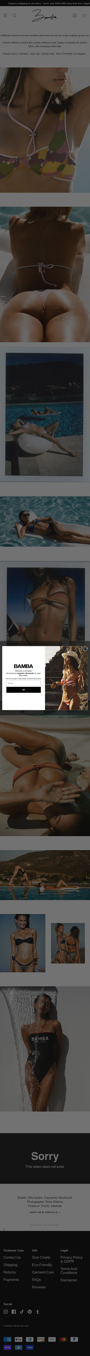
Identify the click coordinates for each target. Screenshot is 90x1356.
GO (23, 690)
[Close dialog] (85, 649)
